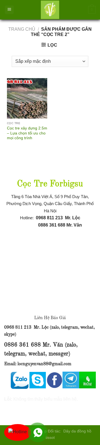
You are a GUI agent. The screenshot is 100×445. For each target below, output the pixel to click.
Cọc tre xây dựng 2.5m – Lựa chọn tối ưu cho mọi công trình (27, 133)
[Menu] (9, 10)
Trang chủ (21, 29)
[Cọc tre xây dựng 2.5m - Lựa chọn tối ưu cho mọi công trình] (27, 98)
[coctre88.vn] (50, 10)
